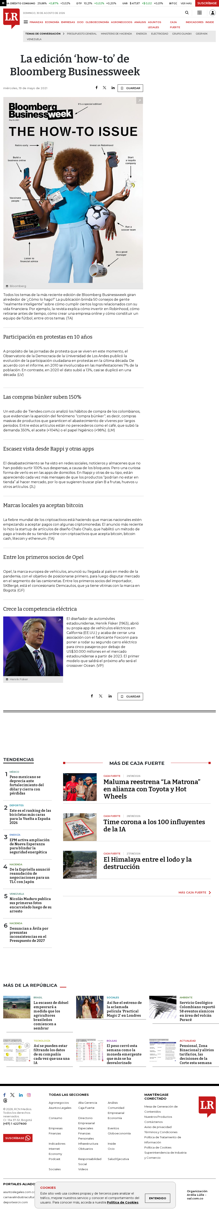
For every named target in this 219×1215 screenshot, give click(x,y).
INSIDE (210, 22)
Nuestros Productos (158, 1116)
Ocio (111, 1148)
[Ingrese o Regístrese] (212, 13)
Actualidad (188, 1040)
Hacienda (16, 864)
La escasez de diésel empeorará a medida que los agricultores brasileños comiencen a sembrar (51, 1015)
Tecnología (42, 1040)
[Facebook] (97, 88)
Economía (115, 1118)
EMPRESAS (68, 22)
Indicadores (57, 1143)
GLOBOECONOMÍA (97, 22)
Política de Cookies (122, 1202)
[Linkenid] (22, 1096)
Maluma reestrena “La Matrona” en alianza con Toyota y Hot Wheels (152, 789)
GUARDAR (133, 88)
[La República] (11, 25)
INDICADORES (195, 22)
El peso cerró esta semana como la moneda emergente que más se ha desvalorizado (124, 1054)
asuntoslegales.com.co (19, 1192)
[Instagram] (30, 1096)
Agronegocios (59, 1102)
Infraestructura (88, 1143)
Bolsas (112, 1040)
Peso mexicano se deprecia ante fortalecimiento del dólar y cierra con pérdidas (27, 785)
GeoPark (202, 33)
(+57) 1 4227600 (15, 1123)
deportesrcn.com (15, 1202)
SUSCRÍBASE (207, 3)
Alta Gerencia (87, 1102)
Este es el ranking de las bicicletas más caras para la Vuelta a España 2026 (30, 817)
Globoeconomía (119, 1133)
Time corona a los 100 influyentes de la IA (154, 825)
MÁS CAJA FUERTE (192, 892)
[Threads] (7, 1101)
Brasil (38, 997)
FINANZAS (36, 22)
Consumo (55, 1118)
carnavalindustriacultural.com (23, 1197)
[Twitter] (105, 88)
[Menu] (26, 22)
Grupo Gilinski (182, 33)
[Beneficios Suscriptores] (199, 12)
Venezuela (34, 39)
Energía (141, 33)
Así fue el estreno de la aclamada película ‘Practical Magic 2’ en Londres (124, 1009)
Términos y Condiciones (160, 1132)
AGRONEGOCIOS (121, 22)
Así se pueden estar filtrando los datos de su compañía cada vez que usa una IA (52, 1054)
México (14, 771)
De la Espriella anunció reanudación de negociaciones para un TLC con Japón (30, 875)
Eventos (113, 1128)
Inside (112, 1143)
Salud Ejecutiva (118, 1159)
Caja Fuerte (86, 1107)
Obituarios (85, 1148)
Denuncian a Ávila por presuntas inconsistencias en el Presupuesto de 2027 (29, 934)
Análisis (113, 1102)
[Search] (187, 13)
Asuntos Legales (60, 1107)
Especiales (85, 1128)
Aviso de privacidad (158, 1127)
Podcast (54, 1159)
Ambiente (186, 997)
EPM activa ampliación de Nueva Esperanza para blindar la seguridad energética (30, 846)
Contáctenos (153, 1122)
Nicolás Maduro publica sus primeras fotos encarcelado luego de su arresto (31, 905)
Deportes (17, 805)
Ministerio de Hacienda (116, 33)
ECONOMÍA (52, 22)
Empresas (55, 1128)
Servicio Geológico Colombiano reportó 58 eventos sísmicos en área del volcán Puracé (197, 1011)
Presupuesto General (82, 33)
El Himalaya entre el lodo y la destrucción (148, 863)
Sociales (113, 997)
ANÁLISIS (140, 22)
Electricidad (159, 33)
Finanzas (55, 1133)
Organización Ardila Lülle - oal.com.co (197, 1194)
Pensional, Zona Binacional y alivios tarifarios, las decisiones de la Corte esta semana (197, 1054)
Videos (83, 1169)
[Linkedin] (113, 88)
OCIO (80, 22)
